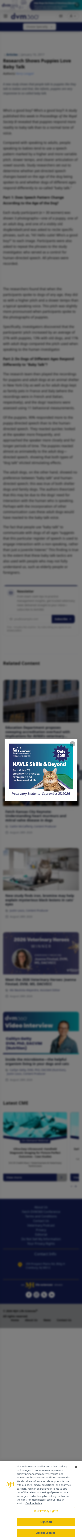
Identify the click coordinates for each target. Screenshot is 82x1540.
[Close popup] (72, 744)
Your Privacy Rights (46, 1511)
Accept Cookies (45, 1533)
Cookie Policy (34, 1503)
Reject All (46, 1522)
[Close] (76, 1467)
